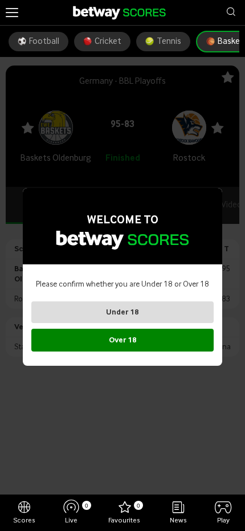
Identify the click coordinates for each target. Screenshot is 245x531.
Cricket (108, 41)
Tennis (169, 41)
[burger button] (12, 12)
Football (44, 41)
